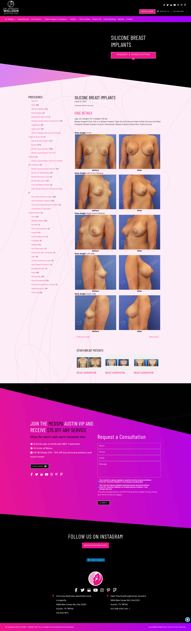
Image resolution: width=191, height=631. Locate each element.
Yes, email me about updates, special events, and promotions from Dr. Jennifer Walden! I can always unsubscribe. (125, 481)
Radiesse (34, 245)
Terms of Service (108, 495)
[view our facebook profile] (164, 5)
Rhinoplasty (36, 277)
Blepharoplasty (37, 221)
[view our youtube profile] (174, 5)
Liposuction (35, 129)
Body (33, 105)
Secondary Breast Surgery (41, 197)
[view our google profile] (171, 5)
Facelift (34, 233)
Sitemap (182, 627)
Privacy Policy (151, 492)
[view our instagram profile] (178, 5)
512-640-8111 (62, 613)
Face (33, 217)
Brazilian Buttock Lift (39, 117)
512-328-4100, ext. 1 (120, 608)
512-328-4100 (178, 11)
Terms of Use (173, 627)
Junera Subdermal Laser (41, 261)
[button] (147, 11)
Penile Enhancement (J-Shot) (43, 285)
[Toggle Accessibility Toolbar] (187, 619)
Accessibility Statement (157, 627)
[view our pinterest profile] (181, 5)
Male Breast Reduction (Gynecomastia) (46, 189)
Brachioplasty (36, 113)
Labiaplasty (35, 125)
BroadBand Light (38, 269)
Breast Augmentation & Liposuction (45, 121)
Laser (33, 257)
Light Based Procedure (40, 265)
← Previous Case (82, 337)
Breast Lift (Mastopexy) (40, 173)
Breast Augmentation (40, 149)
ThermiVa (35, 293)
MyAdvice (70, 627)
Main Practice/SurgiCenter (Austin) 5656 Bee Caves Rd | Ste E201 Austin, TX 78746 (128, 600)
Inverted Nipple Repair (40, 185)
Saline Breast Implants (40, 141)
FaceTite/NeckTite (38, 237)
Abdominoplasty (37, 109)
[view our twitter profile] (167, 5)
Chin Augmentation (39, 229)
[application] (15, 19)
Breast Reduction (38, 181)
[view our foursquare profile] (185, 5)
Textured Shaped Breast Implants (44, 205)
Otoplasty (35, 241)
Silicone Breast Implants (40, 201)
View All (34, 101)
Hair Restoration (37, 249)
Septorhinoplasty (38, 281)
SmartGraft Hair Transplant (42, 253)
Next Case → (155, 337)
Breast (34, 145)
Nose (33, 273)
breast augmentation (115, 372)
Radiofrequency (37, 289)
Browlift (34, 225)
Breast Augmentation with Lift (43, 169)
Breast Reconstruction (40, 177)
